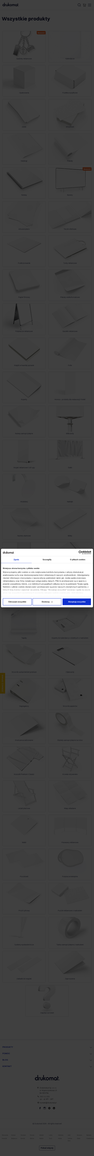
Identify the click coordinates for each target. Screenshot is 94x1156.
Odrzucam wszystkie (17, 602)
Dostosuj (45, 602)
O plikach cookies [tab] (77, 560)
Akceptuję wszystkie (77, 602)
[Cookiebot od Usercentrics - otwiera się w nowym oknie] (80, 552)
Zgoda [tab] (16, 560)
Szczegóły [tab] (47, 560)
